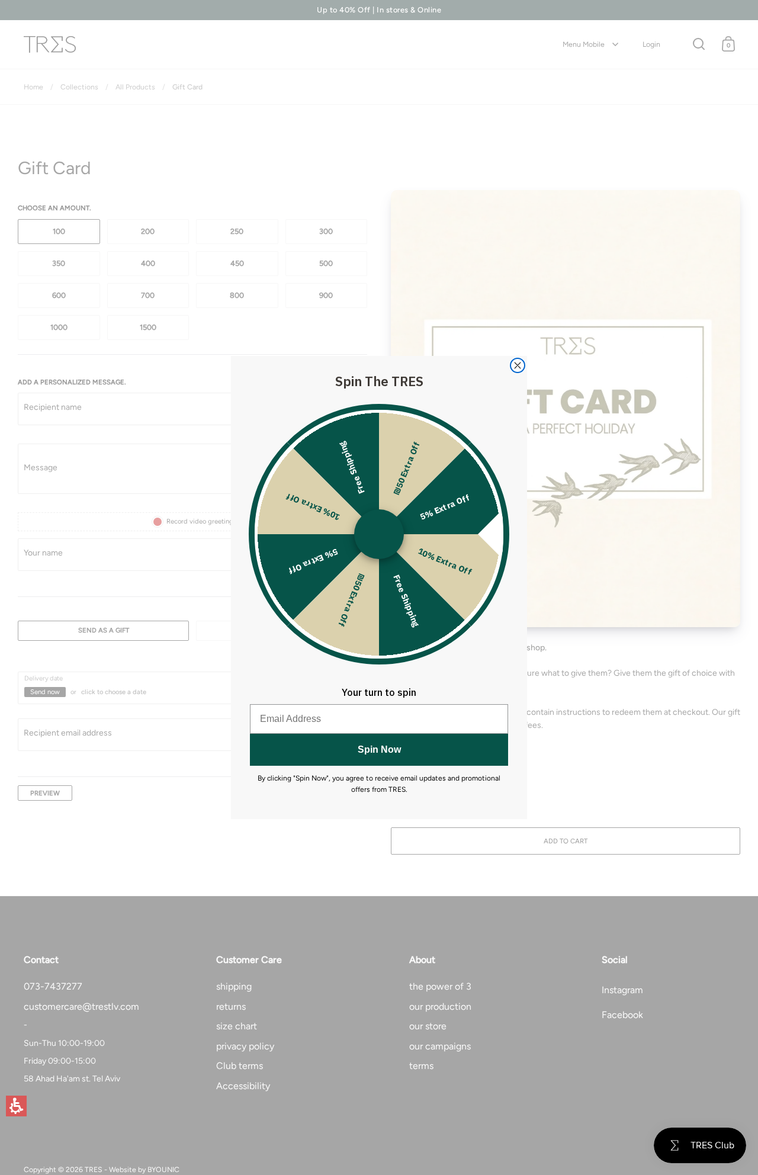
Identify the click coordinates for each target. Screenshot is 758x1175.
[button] (16, 1106)
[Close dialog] (517, 365)
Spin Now (379, 749)
